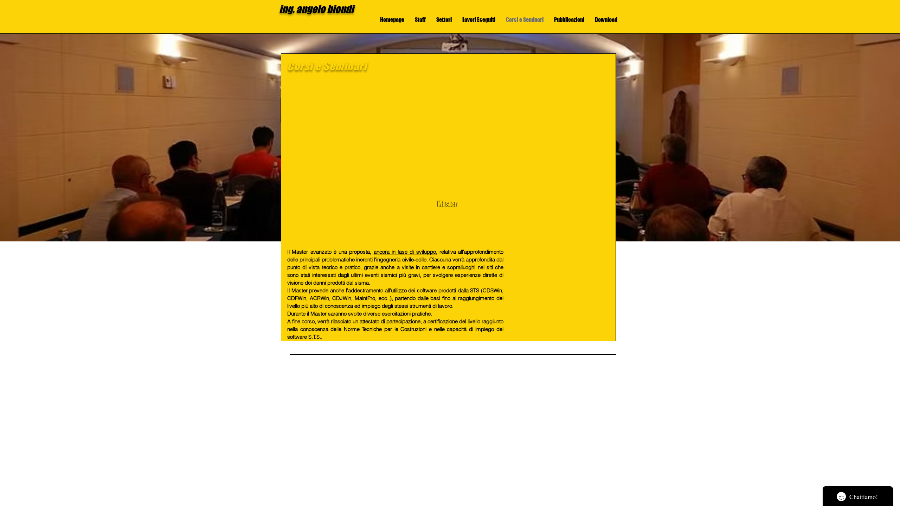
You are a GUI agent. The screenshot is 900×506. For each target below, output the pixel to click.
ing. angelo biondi (316, 9)
